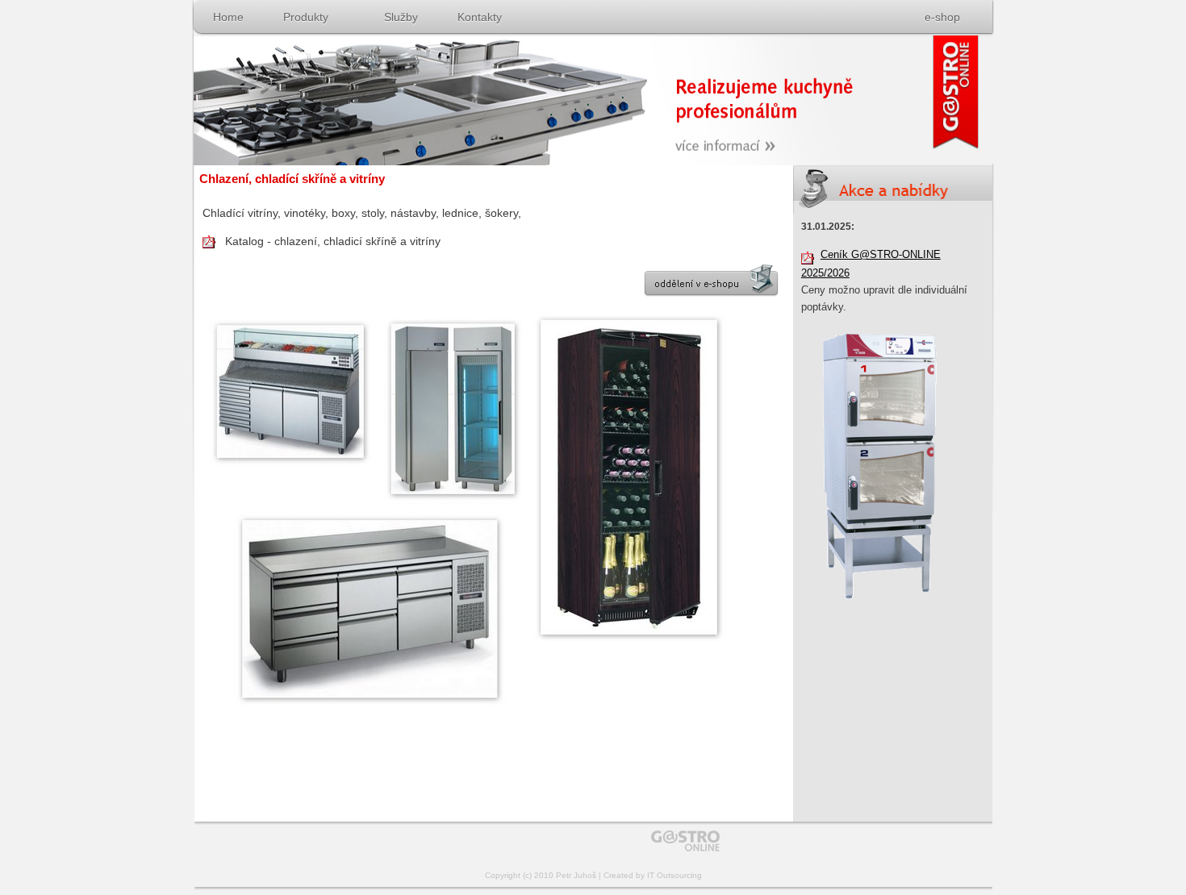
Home (228, 16)
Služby (401, 16)
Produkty (305, 16)
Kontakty (479, 16)
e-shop (942, 16)
